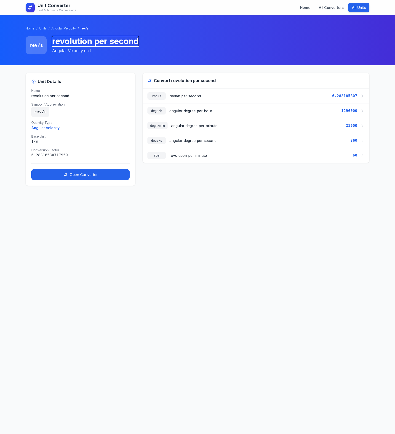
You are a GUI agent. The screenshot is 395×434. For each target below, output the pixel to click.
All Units (359, 7)
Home (305, 7)
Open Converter (84, 174)
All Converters (331, 7)
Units (43, 28)
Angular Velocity (63, 28)
